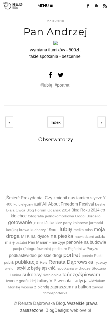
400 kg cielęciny (19, 204)
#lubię (46, 85)
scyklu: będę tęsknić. (36, 268)
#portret (62, 85)
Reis (43, 262)
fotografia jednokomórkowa (51, 216)
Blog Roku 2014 (85, 210)
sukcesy (32, 274)
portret (71, 255)
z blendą (41, 287)
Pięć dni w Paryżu (83, 249)
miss (89, 230)
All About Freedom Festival (68, 204)
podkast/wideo (23, 255)
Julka (50, 223)
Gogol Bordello (87, 216)
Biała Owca (15, 210)
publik (9, 262)
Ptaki (98, 256)
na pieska (62, 236)
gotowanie (20, 222)
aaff (37, 204)
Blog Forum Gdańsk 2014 (48, 210)
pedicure (59, 249)
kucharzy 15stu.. (44, 230)
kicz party (64, 223)
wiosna (27, 287)
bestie (100, 204)
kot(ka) (12, 230)
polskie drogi (50, 255)
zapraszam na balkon (70, 287)
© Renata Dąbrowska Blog (39, 303)
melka (79, 230)
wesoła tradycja (73, 280)
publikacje (27, 262)
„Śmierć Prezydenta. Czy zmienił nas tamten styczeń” (55, 198)
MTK (25, 236)
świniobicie (52, 275)
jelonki (38, 222)
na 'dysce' (40, 236)
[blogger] (96, 5)
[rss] (105, 5)
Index (55, 122)
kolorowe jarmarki (88, 223)
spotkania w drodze (74, 268)
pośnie (87, 256)
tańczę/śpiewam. (82, 274)
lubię (66, 229)
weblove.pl (80, 310)
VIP (53, 280)
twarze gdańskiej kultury (27, 280)
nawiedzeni (84, 237)
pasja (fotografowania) (32, 249)
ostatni (21, 243)
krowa (24, 230)
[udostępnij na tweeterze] (60, 75)
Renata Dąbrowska (70, 262)
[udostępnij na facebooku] (50, 75)
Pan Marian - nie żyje (46, 242)
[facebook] (88, 5)
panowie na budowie (86, 242)
